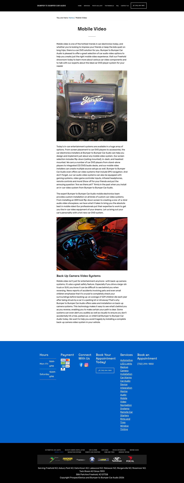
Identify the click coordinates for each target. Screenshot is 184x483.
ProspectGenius (77, 477)
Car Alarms (126, 377)
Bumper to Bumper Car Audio (51, 6)
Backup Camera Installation (126, 370)
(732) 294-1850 (140, 5)
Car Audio (125, 381)
